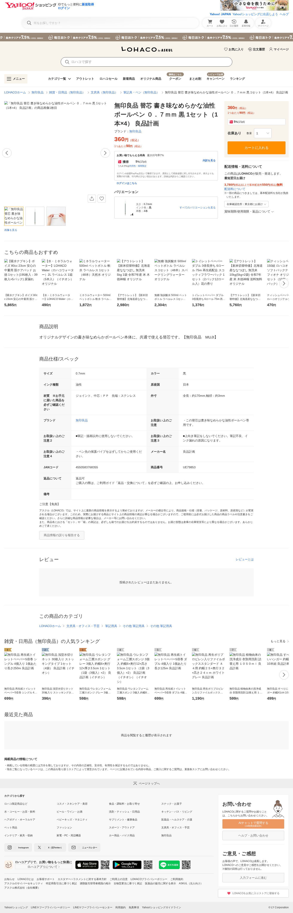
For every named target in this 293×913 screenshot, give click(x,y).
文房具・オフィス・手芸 (83, 626)
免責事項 (134, 907)
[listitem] (30, 803)
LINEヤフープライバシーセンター (92, 907)
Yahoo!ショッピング (16, 907)
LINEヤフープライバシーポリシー (50, 907)
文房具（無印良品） (104, 92)
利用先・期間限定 (137, 166)
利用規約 (120, 907)
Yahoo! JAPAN (220, 14)
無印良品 (38, 92)
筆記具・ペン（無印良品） (141, 92)
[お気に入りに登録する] (102, 198)
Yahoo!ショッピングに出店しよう (255, 14)
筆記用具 (111, 626)
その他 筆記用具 (134, 626)
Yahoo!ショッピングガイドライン (161, 907)
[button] (263, 133)
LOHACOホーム (15, 92)
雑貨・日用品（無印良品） (67, 92)
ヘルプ (284, 14)
